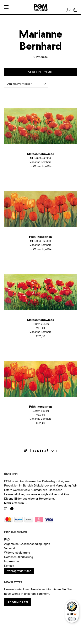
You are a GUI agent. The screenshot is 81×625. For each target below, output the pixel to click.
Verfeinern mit (40, 72)
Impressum (11, 561)
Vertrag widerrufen (19, 570)
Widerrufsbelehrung (17, 552)
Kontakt (9, 565)
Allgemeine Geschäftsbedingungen (27, 543)
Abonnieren (17, 602)
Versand (9, 548)
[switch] (72, 619)
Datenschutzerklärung (18, 557)
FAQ (7, 539)
